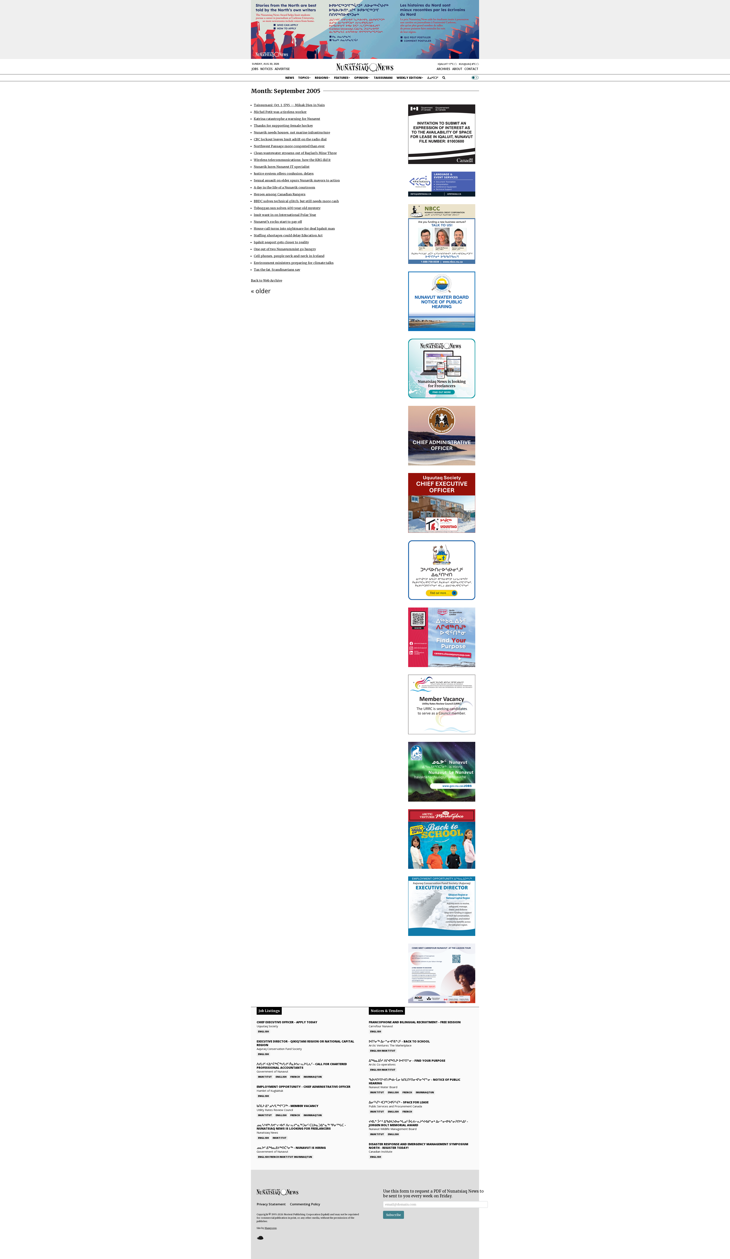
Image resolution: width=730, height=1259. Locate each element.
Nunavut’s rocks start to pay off (278, 222)
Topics (303, 78)
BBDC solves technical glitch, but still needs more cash (296, 201)
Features (341, 78)
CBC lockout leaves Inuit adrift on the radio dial (290, 139)
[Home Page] (365, 67)
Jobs (255, 69)
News (289, 78)
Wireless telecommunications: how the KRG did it (292, 160)
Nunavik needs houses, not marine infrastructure (292, 132)
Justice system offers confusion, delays (284, 173)
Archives (443, 69)
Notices (266, 69)
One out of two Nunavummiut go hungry (285, 249)
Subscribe (393, 1215)
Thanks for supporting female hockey (283, 125)
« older (261, 291)
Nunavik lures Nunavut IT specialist (281, 167)
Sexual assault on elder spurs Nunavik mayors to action (297, 180)
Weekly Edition (409, 78)
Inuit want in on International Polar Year (285, 215)
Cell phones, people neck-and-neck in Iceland (289, 256)
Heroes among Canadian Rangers (279, 194)
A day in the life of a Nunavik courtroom (284, 187)
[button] (260, 1237)
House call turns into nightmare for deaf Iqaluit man (294, 228)
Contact (471, 69)
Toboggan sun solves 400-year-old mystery (287, 208)
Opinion (361, 78)
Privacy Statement (271, 1204)
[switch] (475, 78)
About (457, 69)
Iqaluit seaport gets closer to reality (281, 242)
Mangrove (271, 1228)
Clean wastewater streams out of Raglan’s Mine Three (295, 153)
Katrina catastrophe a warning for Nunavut (287, 119)
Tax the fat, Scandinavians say (277, 270)
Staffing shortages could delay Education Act (288, 235)
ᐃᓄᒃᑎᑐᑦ (432, 78)
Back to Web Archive (266, 280)
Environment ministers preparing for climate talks (294, 263)
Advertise (282, 69)
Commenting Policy (305, 1204)
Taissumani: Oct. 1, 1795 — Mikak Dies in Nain (289, 105)
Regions (321, 78)
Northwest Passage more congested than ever (289, 146)
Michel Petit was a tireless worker (280, 112)
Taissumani (383, 78)
